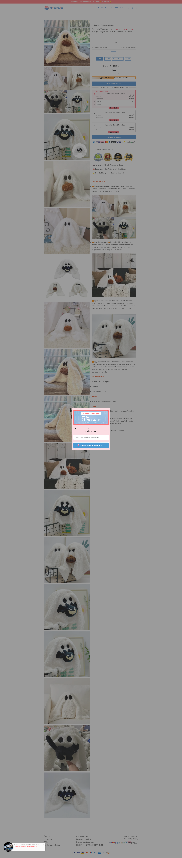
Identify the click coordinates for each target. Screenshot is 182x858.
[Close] (108, 410)
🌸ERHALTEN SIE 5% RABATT (91, 445)
